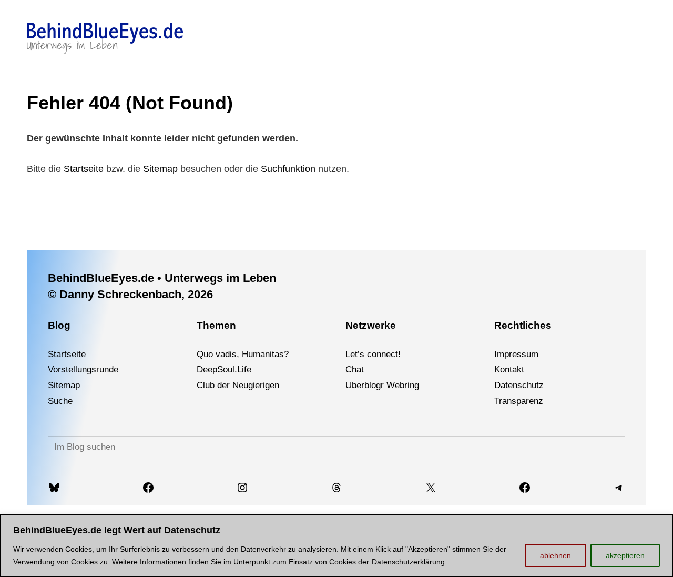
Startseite (84, 169)
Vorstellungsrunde (83, 369)
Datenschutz (519, 385)
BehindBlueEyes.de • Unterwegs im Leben (162, 278)
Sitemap (160, 169)
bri (405, 385)
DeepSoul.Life (224, 369)
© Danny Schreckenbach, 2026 (130, 294)
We (393, 385)
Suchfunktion (288, 169)
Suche (60, 401)
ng (414, 385)
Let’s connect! (373, 354)
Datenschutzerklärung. (409, 562)
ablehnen (555, 555)
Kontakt (509, 369)
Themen (216, 325)
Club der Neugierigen (238, 385)
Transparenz (518, 401)
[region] (336, 545)
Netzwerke (370, 325)
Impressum (516, 354)
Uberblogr (364, 385)
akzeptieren (625, 555)
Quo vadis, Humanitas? (243, 354)
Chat (354, 369)
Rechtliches (523, 325)
